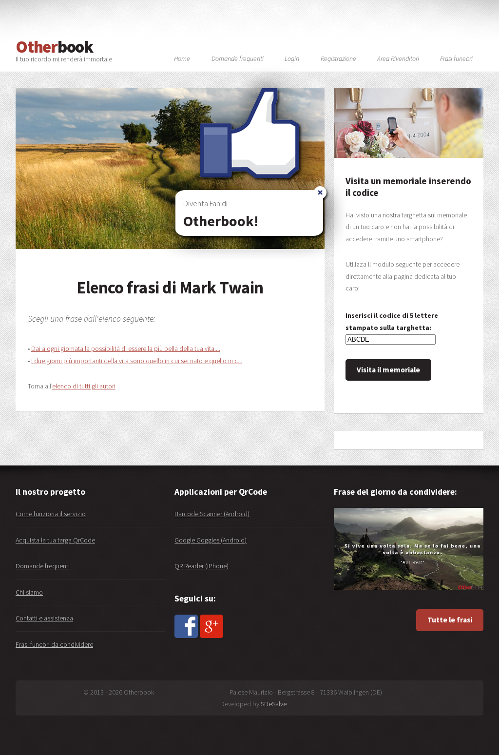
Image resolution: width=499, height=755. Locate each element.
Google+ (211, 626)
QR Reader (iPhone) (201, 565)
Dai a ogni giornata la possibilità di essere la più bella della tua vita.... (125, 348)
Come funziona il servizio (51, 513)
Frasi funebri (456, 59)
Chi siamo (29, 592)
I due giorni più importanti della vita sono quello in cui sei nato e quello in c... (136, 360)
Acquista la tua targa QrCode (55, 540)
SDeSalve (274, 703)
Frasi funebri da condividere (54, 644)
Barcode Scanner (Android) (212, 513)
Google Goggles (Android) (210, 540)
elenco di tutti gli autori (83, 386)
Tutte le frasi (449, 619)
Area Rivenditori (398, 59)
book (54, 47)
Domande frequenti (43, 565)
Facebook (186, 626)
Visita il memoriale (388, 369)
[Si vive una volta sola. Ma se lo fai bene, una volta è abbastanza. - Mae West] (408, 549)
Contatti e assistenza (44, 618)
